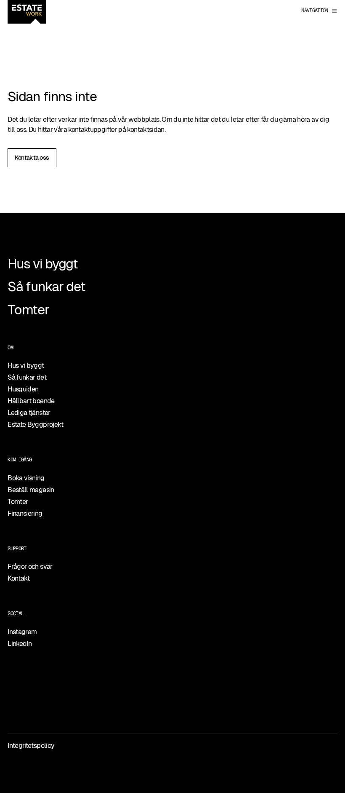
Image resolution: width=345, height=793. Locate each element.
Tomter (28, 309)
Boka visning (26, 478)
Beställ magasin (31, 490)
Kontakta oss (32, 157)
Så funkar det (46, 286)
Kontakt (19, 578)
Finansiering (25, 513)
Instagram (22, 632)
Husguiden (23, 389)
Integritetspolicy (31, 746)
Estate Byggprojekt (35, 425)
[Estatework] (27, 12)
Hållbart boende (31, 401)
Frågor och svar (30, 567)
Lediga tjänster (29, 413)
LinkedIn (20, 644)
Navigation (314, 10)
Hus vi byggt (43, 263)
